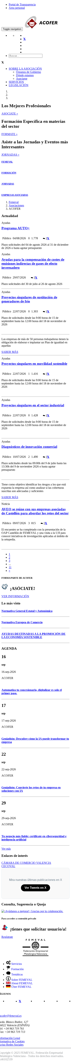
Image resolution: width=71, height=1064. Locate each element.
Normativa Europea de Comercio (22, 622)
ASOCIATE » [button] (9, 113)
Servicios (16, 963)
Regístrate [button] (7, 936)
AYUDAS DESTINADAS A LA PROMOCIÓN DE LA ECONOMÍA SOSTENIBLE (33, 635)
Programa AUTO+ (15, 228)
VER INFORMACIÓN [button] (15, 596)
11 (10, 567)
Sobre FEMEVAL (21, 979)
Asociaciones (16, 205)
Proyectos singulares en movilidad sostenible (34, 364)
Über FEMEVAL (21, 986)
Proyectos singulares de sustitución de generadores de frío (29, 299)
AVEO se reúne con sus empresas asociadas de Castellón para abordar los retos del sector (35, 511)
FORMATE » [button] (9, 134)
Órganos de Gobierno (28, 72)
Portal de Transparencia (22, 4)
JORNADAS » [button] (10, 154)
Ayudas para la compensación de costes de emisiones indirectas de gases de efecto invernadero (32, 263)
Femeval (14, 202)
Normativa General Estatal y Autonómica (26, 610)
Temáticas (17, 974)
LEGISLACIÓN (18, 85)
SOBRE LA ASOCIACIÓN (25, 68)
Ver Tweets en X (35, 887)
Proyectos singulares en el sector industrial (32, 405)
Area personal (17, 7)
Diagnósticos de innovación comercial (29, 447)
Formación (17, 969)
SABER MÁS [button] (9, 351)
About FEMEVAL (22, 983)
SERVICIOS (16, 81)
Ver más (6, 848)
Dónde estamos (25, 75)
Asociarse (21, 78)
